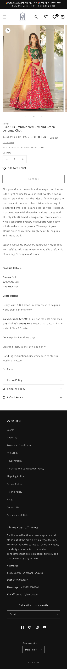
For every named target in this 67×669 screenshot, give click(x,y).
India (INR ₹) (31, 649)
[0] (54, 17)
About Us (12, 437)
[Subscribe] (56, 614)
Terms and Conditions (19, 445)
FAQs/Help (12, 453)
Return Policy (14, 484)
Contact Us (13, 507)
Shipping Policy (15, 476)
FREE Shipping (8, 142)
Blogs (10, 499)
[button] (4, 17)
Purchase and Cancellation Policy (25, 468)
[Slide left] (26, 116)
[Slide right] (41, 116)
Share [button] (10, 369)
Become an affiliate (17, 515)
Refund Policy (14, 491)
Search (10, 429)
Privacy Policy (14, 460)
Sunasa (36, 662)
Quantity (7, 152)
